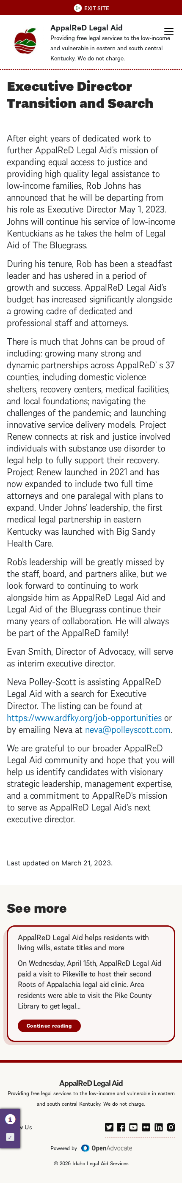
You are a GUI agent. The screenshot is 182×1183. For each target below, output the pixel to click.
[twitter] (109, 1126)
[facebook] (121, 1126)
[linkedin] (158, 1125)
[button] (169, 31)
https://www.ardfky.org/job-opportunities (84, 716)
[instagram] (171, 1126)
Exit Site (96, 7)
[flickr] (146, 1125)
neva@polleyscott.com (128, 728)
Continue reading (49, 1025)
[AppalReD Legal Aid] (25, 41)
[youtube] (133, 1125)
